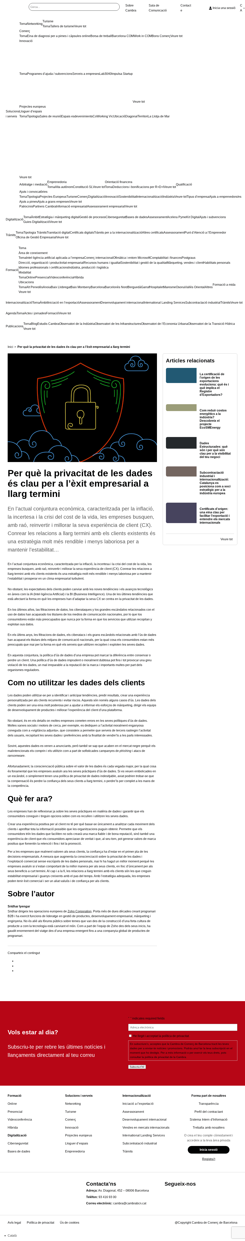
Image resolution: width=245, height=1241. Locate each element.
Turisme (70, 1111)
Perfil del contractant (208, 1111)
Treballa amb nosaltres (209, 1127)
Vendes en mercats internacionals (145, 1127)
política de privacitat (175, 1036)
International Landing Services (143, 1135)
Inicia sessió (209, 1149)
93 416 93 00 (107, 1197)
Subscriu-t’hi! (137, 1066)
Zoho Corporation (79, 911)
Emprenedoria (75, 1151)
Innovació (71, 1127)
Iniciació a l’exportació (138, 1103)
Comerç (70, 1119)
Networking (73, 1103)
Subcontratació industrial (139, 1143)
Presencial (15, 1111)
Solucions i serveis (79, 1095)
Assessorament (133, 1111)
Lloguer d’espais (76, 1143)
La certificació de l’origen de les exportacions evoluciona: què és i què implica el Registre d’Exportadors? (214, 384)
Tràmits (127, 1151)
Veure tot (139, 101)
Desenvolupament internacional (144, 1119)
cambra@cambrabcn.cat (129, 1203)
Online (12, 1103)
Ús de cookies (69, 1222)
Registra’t (208, 1159)
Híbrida (13, 1127)
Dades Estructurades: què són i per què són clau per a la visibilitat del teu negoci (215, 450)
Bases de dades (19, 1151)
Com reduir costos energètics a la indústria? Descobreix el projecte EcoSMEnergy (213, 419)
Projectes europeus (78, 1135)
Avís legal (14, 1222)
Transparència (209, 1103)
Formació (14, 1095)
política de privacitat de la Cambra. (166, 1057)
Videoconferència (20, 1119)
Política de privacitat (40, 1222)
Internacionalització (136, 1095)
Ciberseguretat (18, 1143)
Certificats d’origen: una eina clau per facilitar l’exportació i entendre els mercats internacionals (215, 515)
